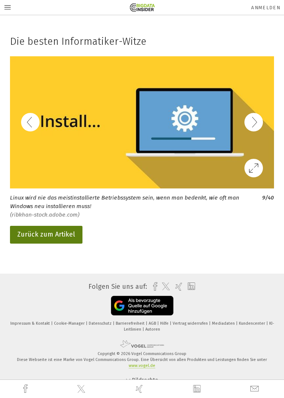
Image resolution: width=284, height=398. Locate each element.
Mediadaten (224, 323)
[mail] (255, 389)
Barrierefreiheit (131, 323)
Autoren (152, 329)
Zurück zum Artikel (46, 234)
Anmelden (265, 7)
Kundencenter (252, 323)
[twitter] (82, 389)
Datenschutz (101, 323)
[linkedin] (197, 389)
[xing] (140, 389)
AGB (153, 323)
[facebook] (26, 389)
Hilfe (165, 323)
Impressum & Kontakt (30, 323)
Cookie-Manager (70, 323)
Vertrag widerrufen (191, 323)
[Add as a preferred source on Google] (142, 305)
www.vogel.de (142, 365)
